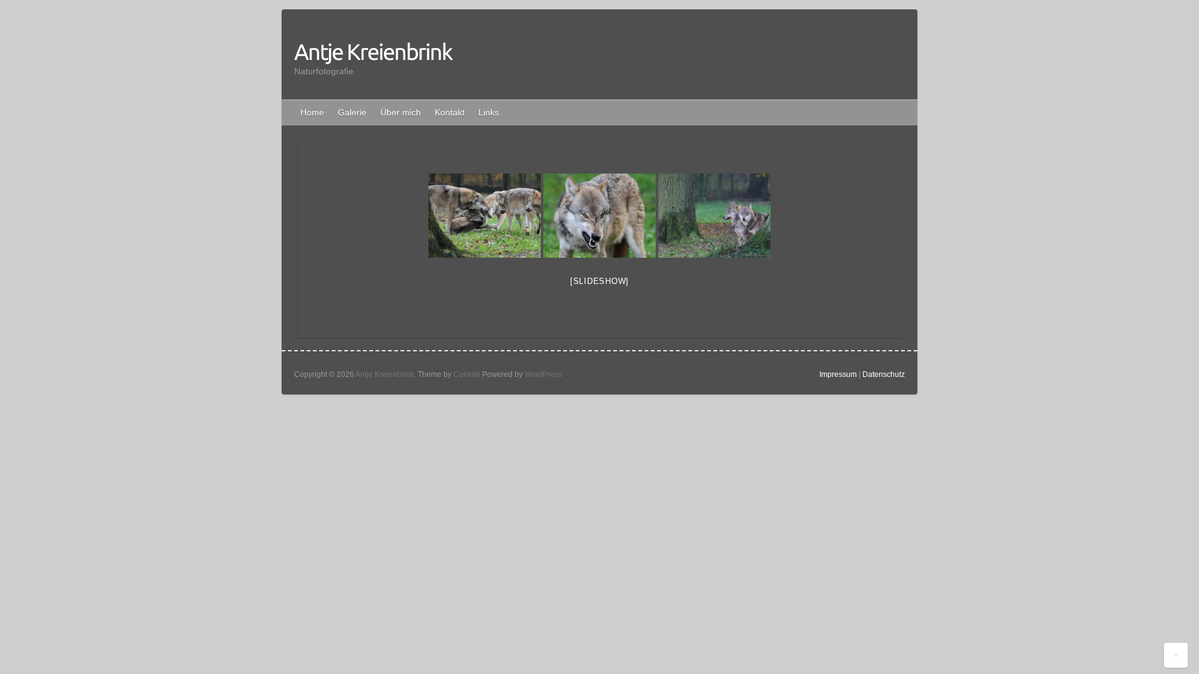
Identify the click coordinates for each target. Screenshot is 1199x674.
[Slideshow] (599, 281)
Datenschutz (883, 374)
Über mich (400, 112)
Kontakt (450, 112)
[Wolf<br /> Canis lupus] (599, 215)
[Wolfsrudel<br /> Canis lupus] (484, 215)
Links (488, 112)
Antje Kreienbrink (373, 51)
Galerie (352, 112)
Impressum (838, 374)
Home (312, 112)
